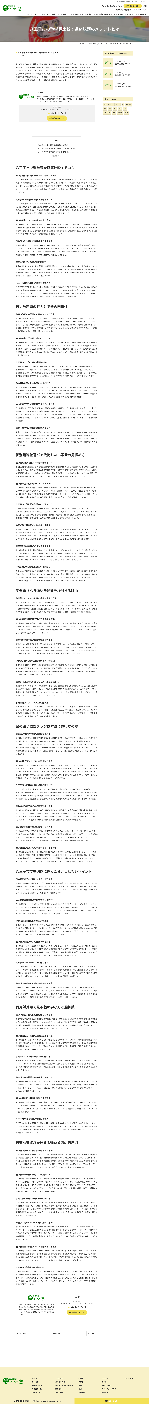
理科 (115, 109)
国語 (105, 109)
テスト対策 (107, 113)
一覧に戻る (56, 1333)
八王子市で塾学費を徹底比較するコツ (53, 145)
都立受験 (119, 113)
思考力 (127, 113)
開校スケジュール (109, 104)
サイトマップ (130, 1378)
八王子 (118, 104)
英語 (125, 109)
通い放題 (128, 104)
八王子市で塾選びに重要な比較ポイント (57, 152)
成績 (114, 113)
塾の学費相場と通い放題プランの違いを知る (59, 148)
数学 (110, 109)
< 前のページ (21, 1333)
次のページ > (92, 1333)
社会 (120, 109)
